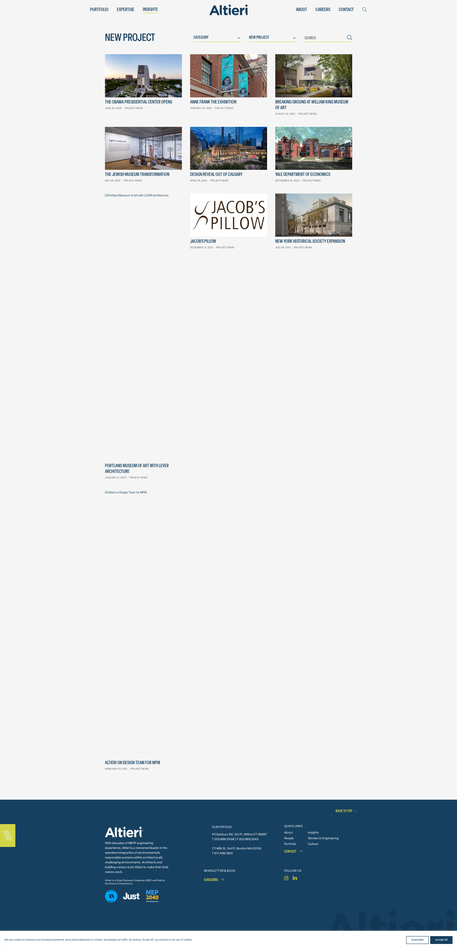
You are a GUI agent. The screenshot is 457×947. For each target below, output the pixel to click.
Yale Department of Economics (302, 174)
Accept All (441, 940)
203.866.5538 (224, 839)
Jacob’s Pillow (203, 241)
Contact (346, 9)
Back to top (344, 811)
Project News (134, 108)
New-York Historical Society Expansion (310, 241)
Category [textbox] (201, 38)
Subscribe (211, 880)
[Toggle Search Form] (364, 9)
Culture (313, 844)
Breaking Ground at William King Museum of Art (311, 105)
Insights (150, 9)
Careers (323, 9)
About (301, 9)
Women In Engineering (323, 838)
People (289, 838)
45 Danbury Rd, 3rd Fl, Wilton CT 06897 (239, 834)
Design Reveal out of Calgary (216, 174)
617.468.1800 (223, 853)
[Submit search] (349, 38)
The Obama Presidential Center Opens (138, 102)
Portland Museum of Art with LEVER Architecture (137, 469)
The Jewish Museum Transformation (137, 174)
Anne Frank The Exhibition (213, 102)
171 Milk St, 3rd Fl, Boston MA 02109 (236, 848)
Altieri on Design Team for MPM (132, 763)
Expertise (125, 9)
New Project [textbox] (259, 38)
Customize (417, 940)
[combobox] (217, 38)
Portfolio (99, 9)
